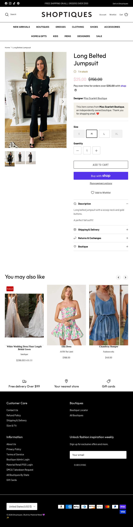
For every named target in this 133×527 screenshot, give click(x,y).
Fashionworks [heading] (108, 352)
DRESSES (61, 27)
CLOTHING (78, 27)
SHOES (94, 27)
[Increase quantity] (96, 150)
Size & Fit (11, 425)
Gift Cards (11, 479)
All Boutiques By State (17, 474)
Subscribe (80, 465)
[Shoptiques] (66, 14)
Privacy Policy (13, 449)
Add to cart (101, 164)
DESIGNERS (83, 36)
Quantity (78, 143)
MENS (68, 36)
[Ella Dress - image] (66, 315)
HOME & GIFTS (39, 36)
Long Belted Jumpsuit (21, 47)
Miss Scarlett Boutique (95, 98)
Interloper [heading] (24, 354)
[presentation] (24, 355)
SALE (99, 36)
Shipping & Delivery (16, 420)
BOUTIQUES (42, 27)
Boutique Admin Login (18, 459)
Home (7, 47)
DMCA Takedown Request (19, 469)
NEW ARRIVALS (21, 27)
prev (118, 277)
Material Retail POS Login (19, 464)
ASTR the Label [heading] (66, 352)
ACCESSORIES (112, 27)
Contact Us (12, 410)
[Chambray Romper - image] (108, 315)
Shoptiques (17, 514)
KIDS (55, 36)
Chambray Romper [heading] (108, 346)
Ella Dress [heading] (66, 346)
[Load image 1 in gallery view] (35, 100)
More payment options (101, 183)
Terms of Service (15, 454)
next (125, 277)
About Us (11, 444)
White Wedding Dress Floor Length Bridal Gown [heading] (24, 348)
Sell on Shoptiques (120, 3)
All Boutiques (76, 415)
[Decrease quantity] (77, 150)
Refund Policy (13, 415)
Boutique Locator (79, 410)
